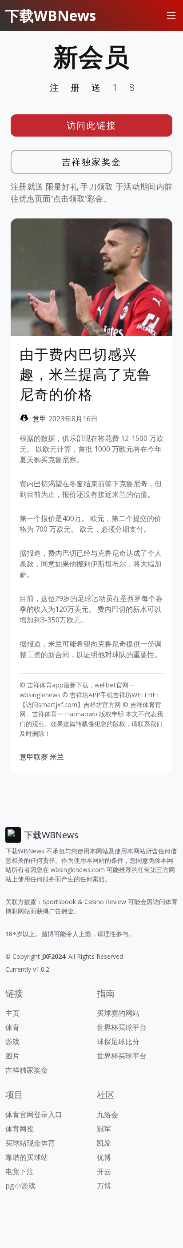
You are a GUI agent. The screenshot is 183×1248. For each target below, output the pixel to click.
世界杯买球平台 (122, 1027)
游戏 (12, 1041)
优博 (104, 1157)
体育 (12, 1027)
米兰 (57, 757)
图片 (12, 1056)
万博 (104, 1186)
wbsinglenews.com (78, 869)
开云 (104, 1171)
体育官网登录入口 (33, 1114)
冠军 (104, 1129)
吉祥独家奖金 (92, 162)
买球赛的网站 (118, 1013)
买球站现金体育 (30, 1143)
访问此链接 (92, 125)
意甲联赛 (34, 757)
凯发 (104, 1143)
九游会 (107, 1114)
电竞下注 (19, 1171)
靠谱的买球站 (26, 1157)
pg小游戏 (20, 1186)
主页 (12, 1013)
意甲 (39, 419)
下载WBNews (50, 15)
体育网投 (19, 1129)
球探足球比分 (118, 1041)
